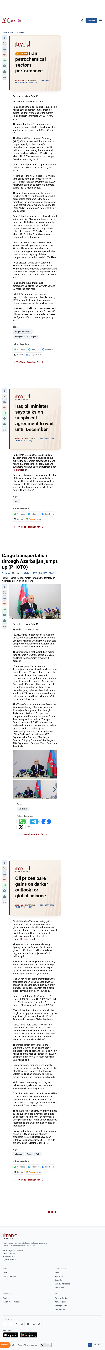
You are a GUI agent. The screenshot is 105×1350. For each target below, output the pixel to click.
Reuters (17, 469)
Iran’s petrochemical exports (26, 337)
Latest (5, 1272)
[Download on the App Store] (10, 1334)
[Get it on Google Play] (28, 1334)
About (57, 1272)
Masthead (59, 1276)
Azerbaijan (23, 809)
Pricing (6, 1298)
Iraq (16, 501)
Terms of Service (61, 1298)
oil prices (18, 1154)
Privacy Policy (60, 1302)
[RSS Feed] (39, 1324)
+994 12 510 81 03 (9, 1257)
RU (99, 1345)
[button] (4, 38)
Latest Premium (9, 1276)
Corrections (59, 1288)
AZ (95, 1345)
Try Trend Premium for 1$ (29, 362)
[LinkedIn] (33, 1324)
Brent (29, 1154)
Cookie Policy (60, 1309)
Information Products (11, 1302)
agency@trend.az (9, 1259)
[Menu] (100, 20)
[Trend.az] (11, 20)
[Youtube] (22, 1324)
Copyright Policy (61, 1306)
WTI (38, 1154)
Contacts (58, 1280)
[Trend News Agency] (10, 1236)
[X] (16, 1324)
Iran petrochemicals (23, 332)
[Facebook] (11, 1324)
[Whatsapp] (5, 1324)
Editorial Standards (62, 1284)
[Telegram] (28, 1324)
